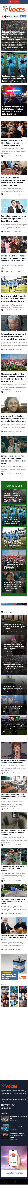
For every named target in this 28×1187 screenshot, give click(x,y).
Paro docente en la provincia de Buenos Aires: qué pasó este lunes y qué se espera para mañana (13, 796)
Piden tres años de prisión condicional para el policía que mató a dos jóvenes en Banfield (13, 901)
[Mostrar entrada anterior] (21, 16)
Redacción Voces (8, 155)
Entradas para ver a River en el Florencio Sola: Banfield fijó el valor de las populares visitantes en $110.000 (13, 497)
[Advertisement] (14, 1023)
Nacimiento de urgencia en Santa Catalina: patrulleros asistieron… (17, 1135)
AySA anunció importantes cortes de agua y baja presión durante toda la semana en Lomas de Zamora (13, 832)
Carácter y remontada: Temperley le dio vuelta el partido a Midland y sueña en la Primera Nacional (13, 298)
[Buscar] (26, 2)
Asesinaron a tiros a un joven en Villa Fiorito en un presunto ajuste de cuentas (14, 627)
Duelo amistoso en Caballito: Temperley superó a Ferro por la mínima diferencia (13, 78)
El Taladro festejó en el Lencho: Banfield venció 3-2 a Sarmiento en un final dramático (12, 869)
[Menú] (1, 8)
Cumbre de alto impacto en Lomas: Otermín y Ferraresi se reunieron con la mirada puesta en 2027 (14, 937)
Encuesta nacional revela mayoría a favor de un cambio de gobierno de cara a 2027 (13, 727)
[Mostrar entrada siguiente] (24, 16)
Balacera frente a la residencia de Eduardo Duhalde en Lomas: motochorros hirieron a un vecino (14, 336)
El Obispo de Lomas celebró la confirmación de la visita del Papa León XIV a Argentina (13, 647)
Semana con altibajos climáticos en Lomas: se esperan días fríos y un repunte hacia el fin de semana (13, 258)
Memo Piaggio (7, 231)
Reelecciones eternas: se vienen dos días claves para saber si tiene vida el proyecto (13, 218)
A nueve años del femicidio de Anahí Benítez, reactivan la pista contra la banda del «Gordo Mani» (13, 418)
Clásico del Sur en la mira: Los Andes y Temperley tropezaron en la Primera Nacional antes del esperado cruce (14, 564)
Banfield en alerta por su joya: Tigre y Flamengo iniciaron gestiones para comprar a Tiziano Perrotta (13, 586)
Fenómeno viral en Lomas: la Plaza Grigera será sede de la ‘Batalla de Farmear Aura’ (12, 142)
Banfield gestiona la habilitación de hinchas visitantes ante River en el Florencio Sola (13, 667)
